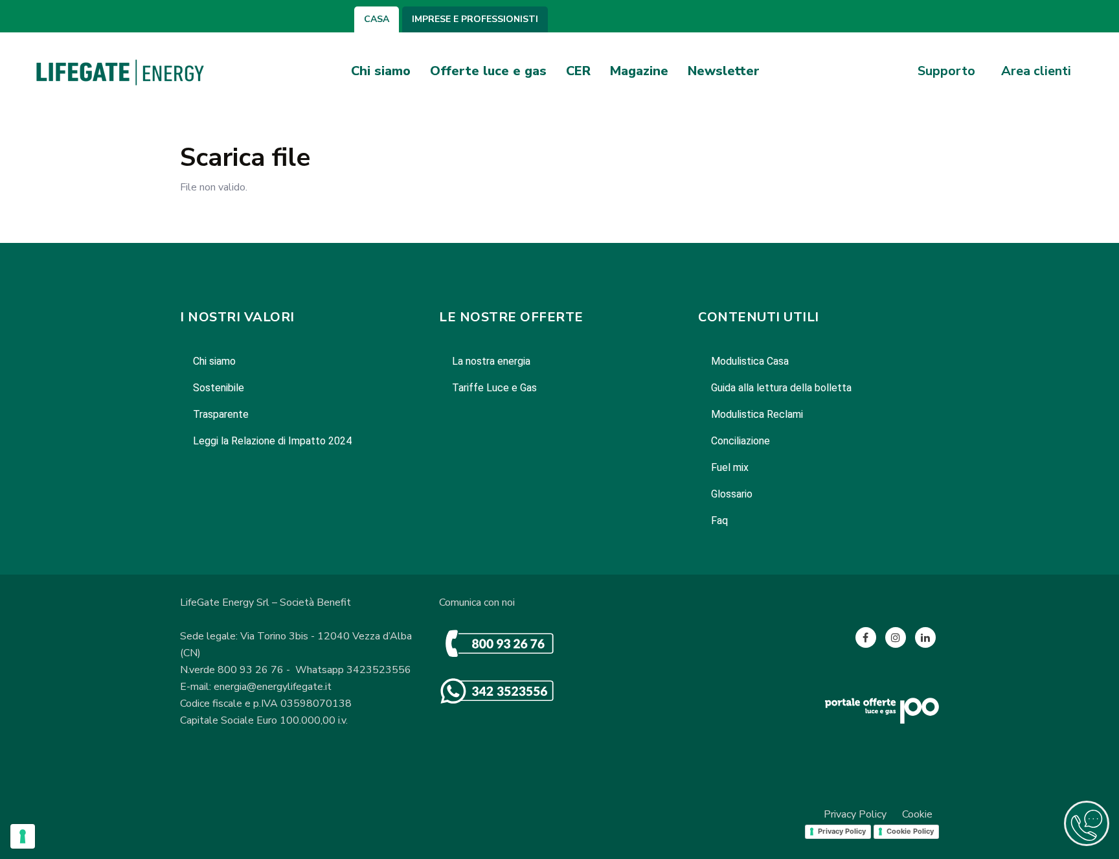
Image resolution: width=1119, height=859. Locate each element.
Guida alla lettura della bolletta (781, 388)
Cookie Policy (910, 831)
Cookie (917, 814)
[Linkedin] (925, 637)
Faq (719, 520)
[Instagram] (895, 637)
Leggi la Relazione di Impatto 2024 (272, 441)
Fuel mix (730, 467)
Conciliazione (740, 441)
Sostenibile (218, 388)
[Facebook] (865, 637)
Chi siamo (381, 71)
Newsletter (724, 71)
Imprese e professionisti (475, 19)
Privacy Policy (855, 814)
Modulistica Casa (750, 361)
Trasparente (221, 414)
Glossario (731, 494)
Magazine (639, 71)
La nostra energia (491, 361)
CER (578, 71)
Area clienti (1036, 71)
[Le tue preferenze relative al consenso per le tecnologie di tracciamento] (22, 836)
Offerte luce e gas (488, 71)
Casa (376, 19)
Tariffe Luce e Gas (494, 388)
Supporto (946, 71)
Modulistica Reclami (757, 414)
